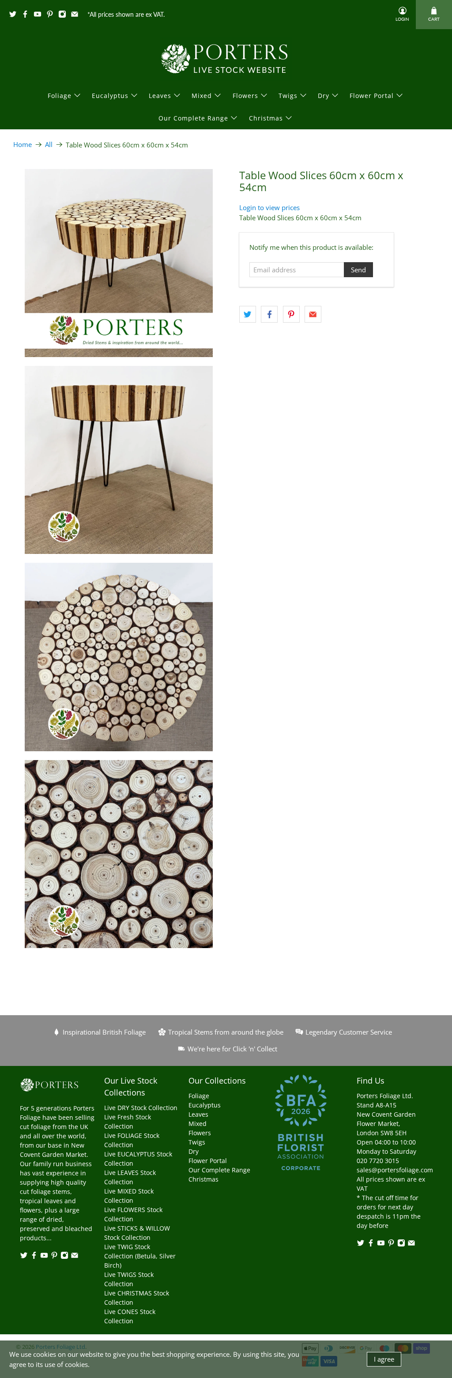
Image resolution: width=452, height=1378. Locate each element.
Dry (323, 95)
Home (22, 144)
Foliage (60, 95)
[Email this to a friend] (313, 314)
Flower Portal (372, 95)
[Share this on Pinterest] (291, 314)
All (49, 144)
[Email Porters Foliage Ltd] (77, 15)
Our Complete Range (193, 118)
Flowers (245, 95)
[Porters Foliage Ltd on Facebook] (27, 15)
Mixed (202, 95)
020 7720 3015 (378, 1160)
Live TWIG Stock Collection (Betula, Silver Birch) (140, 1255)
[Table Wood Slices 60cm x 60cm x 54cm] (119, 263)
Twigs (288, 95)
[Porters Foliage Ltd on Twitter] (15, 15)
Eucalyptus (110, 95)
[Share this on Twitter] (247, 314)
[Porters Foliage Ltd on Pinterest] (52, 15)
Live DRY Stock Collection (140, 1107)
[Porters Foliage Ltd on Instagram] (64, 15)
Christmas (266, 118)
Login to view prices (269, 207)
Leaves (160, 95)
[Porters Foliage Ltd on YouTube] (40, 15)
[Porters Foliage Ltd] (226, 59)
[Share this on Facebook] (269, 314)
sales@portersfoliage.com (395, 1170)
